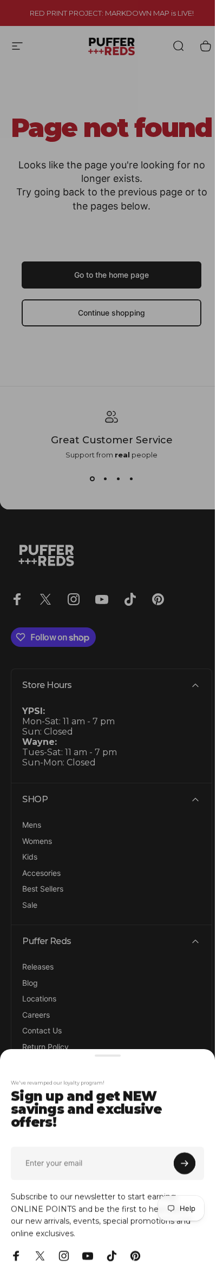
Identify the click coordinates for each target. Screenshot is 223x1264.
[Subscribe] (184, 1153)
